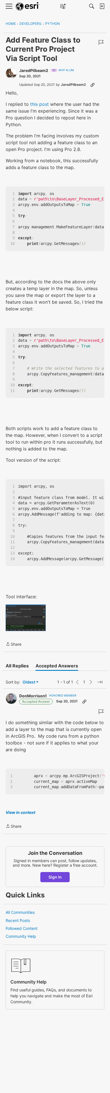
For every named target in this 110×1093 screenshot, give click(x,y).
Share (13, 644)
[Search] (92, 6)
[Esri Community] (27, 6)
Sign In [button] (55, 877)
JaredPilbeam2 (33, 70)
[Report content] (101, 42)
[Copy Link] (92, 84)
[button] (26, 617)
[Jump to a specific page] (99, 682)
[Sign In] (102, 6)
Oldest (29, 682)
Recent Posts (18, 920)
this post (39, 104)
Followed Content (22, 928)
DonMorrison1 (33, 695)
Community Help (21, 936)
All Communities (20, 912)
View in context (20, 812)
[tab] (17, 666)
